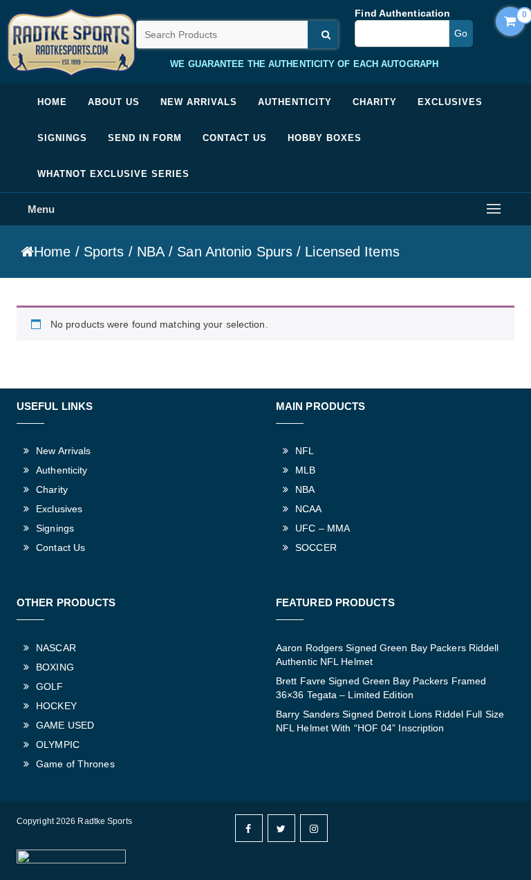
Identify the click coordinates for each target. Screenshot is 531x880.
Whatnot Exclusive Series (113, 174)
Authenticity (295, 102)
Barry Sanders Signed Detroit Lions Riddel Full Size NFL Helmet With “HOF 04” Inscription (390, 721)
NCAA (308, 508)
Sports (104, 252)
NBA (151, 252)
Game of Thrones (75, 763)
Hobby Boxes (325, 138)
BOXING (55, 667)
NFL (304, 450)
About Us (114, 102)
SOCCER (316, 547)
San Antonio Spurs (234, 252)
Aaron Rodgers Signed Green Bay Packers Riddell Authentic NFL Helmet (387, 654)
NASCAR (56, 647)
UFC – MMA (322, 528)
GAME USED (65, 725)
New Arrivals (198, 102)
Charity (375, 102)
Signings (62, 138)
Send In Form (145, 138)
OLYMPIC (58, 744)
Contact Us (235, 138)
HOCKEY (56, 705)
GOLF (49, 686)
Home (52, 102)
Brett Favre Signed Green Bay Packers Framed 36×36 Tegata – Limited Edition (381, 687)
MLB (305, 470)
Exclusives (450, 102)
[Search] (323, 34)
